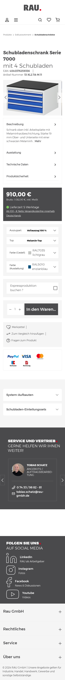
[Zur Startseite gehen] (32, 8)
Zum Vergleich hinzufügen (28, 333)
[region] (32, 97)
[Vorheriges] (5, 98)
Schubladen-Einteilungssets (26, 409)
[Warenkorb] (57, 20)
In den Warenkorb (42, 309)
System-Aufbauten (19, 395)
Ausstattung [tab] (13, 152)
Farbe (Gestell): (17, 252)
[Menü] (16, 20)
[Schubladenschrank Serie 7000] (32, 97)
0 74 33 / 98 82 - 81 (29, 487)
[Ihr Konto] (7, 20)
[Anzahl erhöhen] (20, 309)
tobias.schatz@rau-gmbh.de (30, 493)
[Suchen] (40, 20)
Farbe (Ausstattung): (17, 267)
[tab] (31, 132)
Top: (12, 240)
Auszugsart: (16, 230)
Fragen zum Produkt (23, 340)
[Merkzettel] (49, 20)
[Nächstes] (59, 98)
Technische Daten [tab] (17, 164)
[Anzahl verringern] (10, 309)
